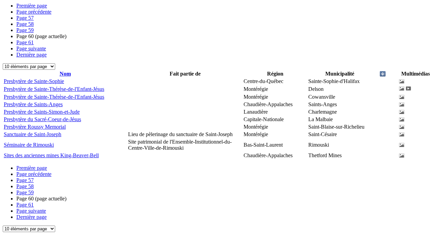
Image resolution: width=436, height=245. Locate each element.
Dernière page (31, 55)
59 (25, 30)
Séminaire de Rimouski (29, 145)
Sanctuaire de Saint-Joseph (32, 134)
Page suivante (31, 48)
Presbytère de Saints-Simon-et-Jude (42, 112)
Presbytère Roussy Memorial (35, 127)
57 (25, 18)
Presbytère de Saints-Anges (33, 104)
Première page (31, 6)
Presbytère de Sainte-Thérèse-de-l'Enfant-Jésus (54, 89)
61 (25, 42)
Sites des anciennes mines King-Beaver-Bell (51, 155)
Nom (65, 74)
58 (25, 24)
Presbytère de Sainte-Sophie (34, 81)
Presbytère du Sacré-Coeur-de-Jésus (42, 119)
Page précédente (33, 12)
